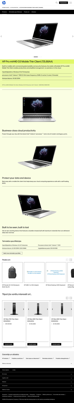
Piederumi (26, 12)
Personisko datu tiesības (59, 394)
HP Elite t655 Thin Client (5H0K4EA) (58, 320)
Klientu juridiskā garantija (33, 396)
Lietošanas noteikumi (7, 396)
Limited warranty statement (20, 396)
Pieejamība (32, 394)
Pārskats (4, 12)
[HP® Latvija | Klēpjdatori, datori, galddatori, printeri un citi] (4, 2)
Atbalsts (34, 12)
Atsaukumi (4, 394)
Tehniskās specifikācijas (15, 12)
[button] (70, 259)
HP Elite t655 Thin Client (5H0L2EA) (34, 320)
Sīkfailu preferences (47, 394)
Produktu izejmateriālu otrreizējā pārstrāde (18, 394)
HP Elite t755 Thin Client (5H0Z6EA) (11, 320)
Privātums (38, 394)
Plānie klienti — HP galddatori (10, 7)
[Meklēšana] (57, 3)
